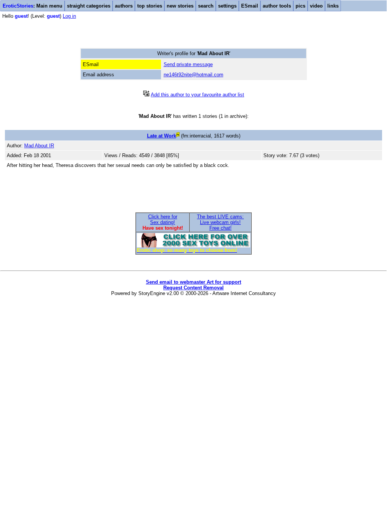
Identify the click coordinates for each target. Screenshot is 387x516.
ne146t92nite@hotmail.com (193, 74)
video (316, 6)
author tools (277, 6)
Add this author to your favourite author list (197, 94)
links (333, 6)
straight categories (88, 6)
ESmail (249, 6)
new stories (180, 6)
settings (227, 6)
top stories (149, 6)
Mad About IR (39, 145)
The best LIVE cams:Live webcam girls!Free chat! (220, 222)
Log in (69, 16)
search (206, 6)
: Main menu (32, 6)
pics (300, 6)
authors (124, 6)
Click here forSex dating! (162, 219)
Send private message (188, 64)
